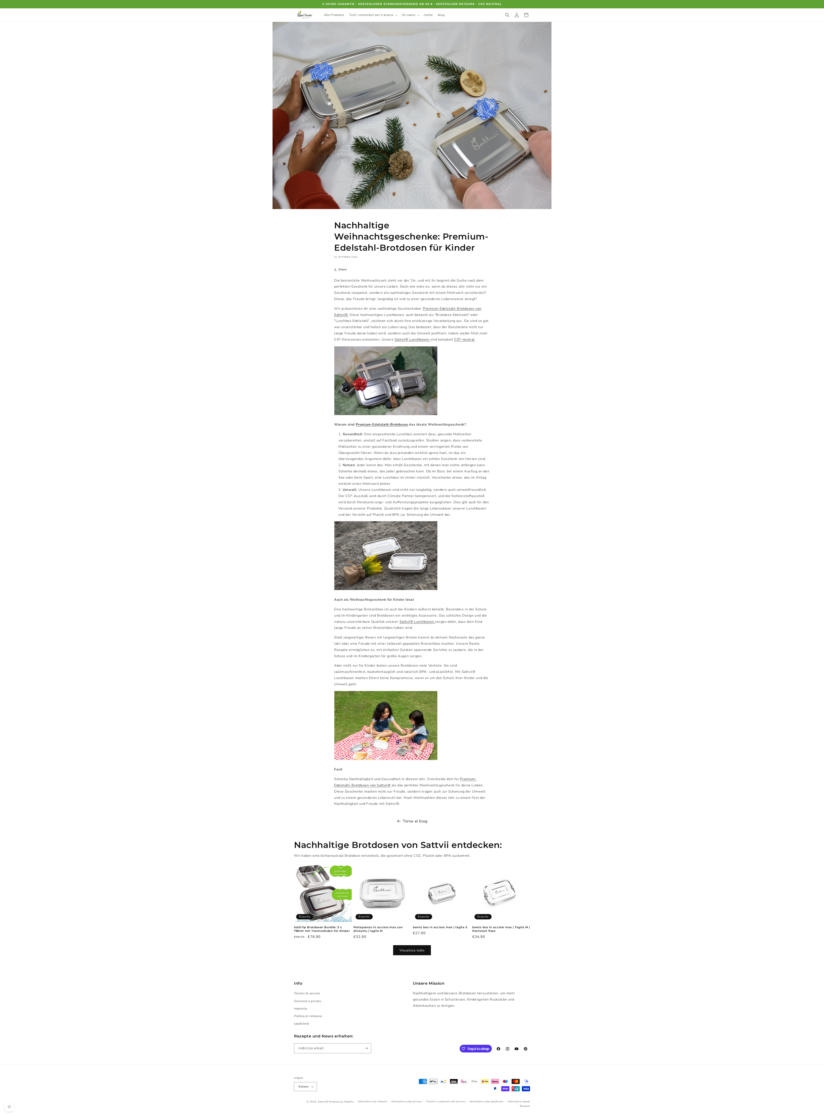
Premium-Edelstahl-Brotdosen (382, 424)
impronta (300, 1009)
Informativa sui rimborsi (372, 1101)
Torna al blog (415, 821)
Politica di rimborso (308, 1016)
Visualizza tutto (412, 950)
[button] (373, 15)
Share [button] (342, 269)
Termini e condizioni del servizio (445, 1101)
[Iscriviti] (366, 1048)
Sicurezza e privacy (307, 1001)
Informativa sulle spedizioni (486, 1101)
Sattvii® (323, 1101)
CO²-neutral (464, 339)
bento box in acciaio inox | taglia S (440, 927)
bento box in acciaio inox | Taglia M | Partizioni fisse (501, 929)
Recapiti (525, 1106)
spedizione (301, 1024)
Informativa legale (518, 1101)
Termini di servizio (307, 993)
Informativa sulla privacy (406, 1101)
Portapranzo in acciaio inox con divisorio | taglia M (378, 929)
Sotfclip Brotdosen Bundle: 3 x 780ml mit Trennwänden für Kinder (322, 929)
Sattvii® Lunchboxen (412, 339)
